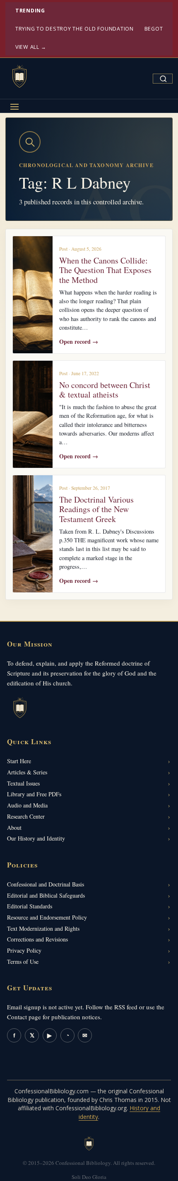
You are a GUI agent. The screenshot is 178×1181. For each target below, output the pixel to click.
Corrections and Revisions (37, 939)
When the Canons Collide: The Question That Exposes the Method (105, 270)
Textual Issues (23, 783)
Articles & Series (27, 772)
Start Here (19, 761)
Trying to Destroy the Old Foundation (74, 28)
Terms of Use (22, 961)
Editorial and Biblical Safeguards (46, 895)
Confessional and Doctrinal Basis (45, 884)
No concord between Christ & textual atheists (104, 389)
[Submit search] (163, 78)
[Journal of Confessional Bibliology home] (19, 77)
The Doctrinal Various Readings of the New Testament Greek (96, 509)
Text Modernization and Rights (43, 928)
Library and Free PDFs (34, 794)
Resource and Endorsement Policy (47, 917)
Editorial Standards (29, 906)
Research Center (26, 816)
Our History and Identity (36, 838)
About (14, 827)
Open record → (78, 341)
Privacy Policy (24, 950)
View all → (30, 46)
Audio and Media (27, 805)
